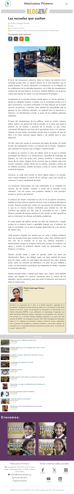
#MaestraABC (54, 30)
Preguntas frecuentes (20, 481)
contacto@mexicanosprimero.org (20, 474)
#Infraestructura (33, 30)
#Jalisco (10, 30)
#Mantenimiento (44, 30)
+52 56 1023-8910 (20, 478)
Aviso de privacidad (58, 490)
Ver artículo (13, 343)
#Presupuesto (18, 30)
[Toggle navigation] (66, 4)
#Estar (25, 30)
